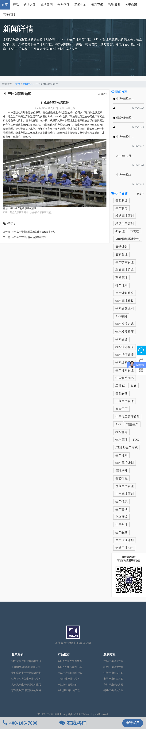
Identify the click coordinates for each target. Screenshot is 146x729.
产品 (16, 4)
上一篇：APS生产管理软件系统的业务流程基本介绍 (29, 231)
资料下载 (97, 4)
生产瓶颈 (121, 532)
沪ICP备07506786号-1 (49, 714)
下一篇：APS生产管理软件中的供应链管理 (24, 237)
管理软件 (121, 470)
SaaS (133, 385)
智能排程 (121, 478)
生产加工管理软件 (127, 416)
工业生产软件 (124, 401)
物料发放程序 (124, 331)
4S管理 (120, 231)
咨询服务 (114, 4)
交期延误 (121, 516)
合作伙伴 (63, 4)
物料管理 (121, 439)
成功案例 (46, 4)
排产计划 (121, 285)
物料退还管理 (124, 354)
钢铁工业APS (124, 547)
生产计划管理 (124, 370)
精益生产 (132, 424)
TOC (136, 439)
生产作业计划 (124, 540)
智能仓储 (121, 393)
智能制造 (121, 200)
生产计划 (121, 455)
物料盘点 (121, 432)
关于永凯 (131, 4)
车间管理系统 (124, 269)
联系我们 (9, 14)
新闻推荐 (120, 91)
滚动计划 (121, 246)
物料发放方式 (124, 323)
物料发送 (121, 339)
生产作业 (121, 524)
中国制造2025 (124, 378)
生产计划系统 (124, 293)
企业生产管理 (124, 486)
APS (118, 424)
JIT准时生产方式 (126, 447)
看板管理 (121, 254)
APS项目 (121, 316)
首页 (5, 4)
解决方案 (30, 4)
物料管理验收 (124, 300)
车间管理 (121, 277)
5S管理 (134, 231)
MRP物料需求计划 (127, 239)
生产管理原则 (124, 493)
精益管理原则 (124, 215)
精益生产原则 (124, 223)
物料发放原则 (124, 308)
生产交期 (121, 509)
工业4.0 (120, 385)
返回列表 (102, 93)
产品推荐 (64, 654)
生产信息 (121, 501)
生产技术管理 (124, 262)
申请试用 (133, 723)
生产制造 (121, 208)
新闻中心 (80, 4)
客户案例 (17, 654)
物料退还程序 (124, 347)
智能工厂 (121, 408)
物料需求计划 (124, 462)
